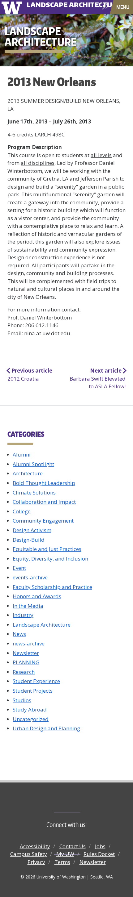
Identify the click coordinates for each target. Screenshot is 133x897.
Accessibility (35, 846)
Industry (23, 615)
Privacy (36, 862)
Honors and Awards (37, 596)
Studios (22, 700)
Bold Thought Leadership (44, 482)
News (19, 633)
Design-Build (29, 539)
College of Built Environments (79, 802)
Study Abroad (30, 709)
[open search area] (106, 6)
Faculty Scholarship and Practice (52, 586)
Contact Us (72, 846)
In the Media (28, 605)
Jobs (100, 846)
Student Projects (33, 690)
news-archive (29, 643)
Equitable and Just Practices (47, 549)
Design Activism (32, 530)
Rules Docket (99, 853)
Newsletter (26, 653)
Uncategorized (31, 719)
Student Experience (36, 681)
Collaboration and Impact (44, 501)
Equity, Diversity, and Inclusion (50, 558)
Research (24, 671)
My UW (65, 853)
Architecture (28, 473)
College (22, 511)
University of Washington (13, 7)
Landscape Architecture (42, 624)
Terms (62, 862)
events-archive (30, 577)
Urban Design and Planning (46, 728)
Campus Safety (28, 853)
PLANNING (26, 662)
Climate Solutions (34, 492)
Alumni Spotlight (33, 464)
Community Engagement (43, 520)
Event (19, 567)
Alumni (22, 454)
